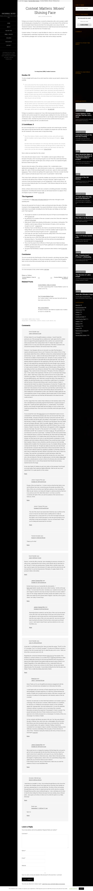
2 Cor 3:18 (41, 192)
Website (24, 865)
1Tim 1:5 (52, 430)
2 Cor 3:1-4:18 (35, 207)
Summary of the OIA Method (82, 178)
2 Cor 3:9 (32, 168)
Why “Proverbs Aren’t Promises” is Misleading (83, 256)
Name (24, 850)
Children (78, 312)
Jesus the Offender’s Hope (84, 294)
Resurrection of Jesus (81, 330)
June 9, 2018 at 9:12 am (35, 333)
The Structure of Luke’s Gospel (83, 275)
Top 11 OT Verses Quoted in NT (84, 236)
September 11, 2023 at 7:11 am (39, 808)
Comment (25, 833)
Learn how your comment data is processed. (53, 884)
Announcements (80, 307)
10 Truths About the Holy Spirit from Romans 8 (83, 197)
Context (39, 320)
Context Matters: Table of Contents (47, 285)
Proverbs (78, 252)
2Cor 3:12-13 (50, 655)
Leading (78, 321)
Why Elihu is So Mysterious (84, 218)
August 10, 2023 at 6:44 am (38, 537)
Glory (47, 320)
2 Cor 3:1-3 (31, 216)
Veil (55, 320)
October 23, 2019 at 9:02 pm (41, 609)
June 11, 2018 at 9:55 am (37, 680)
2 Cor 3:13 (49, 181)
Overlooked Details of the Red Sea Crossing (84, 135)
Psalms (77, 328)
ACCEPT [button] (81, 888)
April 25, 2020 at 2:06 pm (35, 780)
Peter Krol (33, 678)
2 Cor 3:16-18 (39, 241)
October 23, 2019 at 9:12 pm (38, 746)
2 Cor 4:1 (35, 732)
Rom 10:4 (62, 457)
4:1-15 (37, 246)
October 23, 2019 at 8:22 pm (41, 508)
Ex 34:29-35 (51, 109)
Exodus (44, 320)
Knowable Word (9, 14)
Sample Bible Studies (34, 319)
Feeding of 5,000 (80, 317)
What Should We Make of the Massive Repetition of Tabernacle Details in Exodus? (84, 157)
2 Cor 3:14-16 (47, 149)
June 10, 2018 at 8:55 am (35, 643)
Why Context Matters (43, 307)
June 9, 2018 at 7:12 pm (35, 558)
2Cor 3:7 (26, 371)
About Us (78, 305)
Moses (51, 320)
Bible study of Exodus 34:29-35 (40, 199)
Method (77, 174)
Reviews (78, 333)
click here (46, 269)
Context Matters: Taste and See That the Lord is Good (83, 115)
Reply (25, 473)
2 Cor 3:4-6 (33, 220)
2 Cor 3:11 (24, 172)
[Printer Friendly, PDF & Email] (24, 273)
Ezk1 (28, 588)
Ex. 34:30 (60, 369)
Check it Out (79, 310)
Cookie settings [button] (73, 888)
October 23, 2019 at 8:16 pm (38, 481)
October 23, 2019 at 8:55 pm (38, 582)
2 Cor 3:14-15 (40, 235)
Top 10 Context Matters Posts (45, 296)
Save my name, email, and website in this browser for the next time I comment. (42, 875)
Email (23, 858)
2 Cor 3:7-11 (38, 226)
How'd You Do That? (81, 319)
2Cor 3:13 (41, 414)
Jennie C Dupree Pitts (36, 580)
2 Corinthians (32, 320)
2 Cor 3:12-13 (53, 231)
